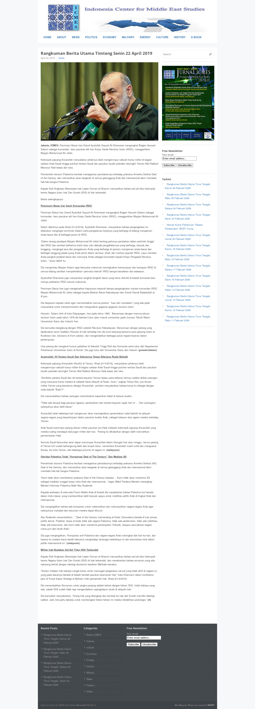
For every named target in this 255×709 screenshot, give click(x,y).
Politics (91, 37)
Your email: (168, 154)
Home (47, 37)
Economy (109, 37)
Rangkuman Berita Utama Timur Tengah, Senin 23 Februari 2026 (57, 680)
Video (89, 691)
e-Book (196, 37)
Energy (145, 37)
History (180, 37)
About (61, 37)
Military (128, 37)
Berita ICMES (93, 634)
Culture (162, 37)
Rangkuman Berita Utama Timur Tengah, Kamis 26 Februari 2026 (57, 638)
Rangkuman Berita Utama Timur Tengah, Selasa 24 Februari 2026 (57, 666)
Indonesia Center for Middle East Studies (58, 705)
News (76, 37)
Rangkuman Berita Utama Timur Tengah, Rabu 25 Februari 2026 (57, 652)
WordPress (91, 705)
